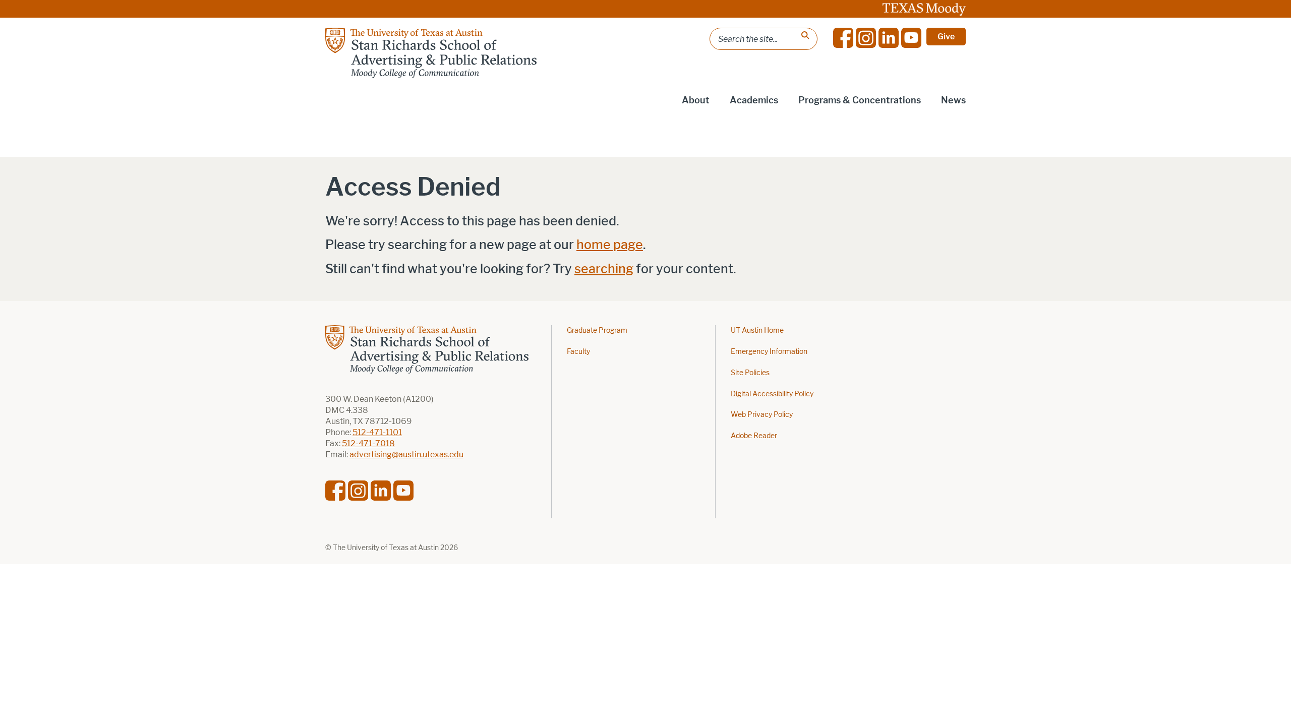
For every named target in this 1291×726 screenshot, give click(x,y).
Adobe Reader (754, 436)
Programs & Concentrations (859, 100)
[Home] (431, 53)
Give (946, 36)
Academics (754, 100)
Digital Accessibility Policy (772, 394)
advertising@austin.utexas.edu (406, 454)
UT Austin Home (757, 330)
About (696, 100)
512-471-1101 (377, 432)
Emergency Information (769, 351)
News (953, 100)
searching (603, 269)
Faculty (578, 351)
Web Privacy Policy (762, 414)
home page (609, 245)
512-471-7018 (368, 443)
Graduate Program (597, 330)
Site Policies (750, 373)
